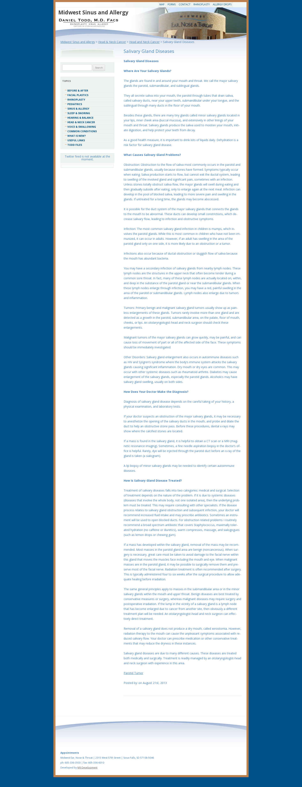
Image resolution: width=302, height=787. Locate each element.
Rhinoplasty (202, 4)
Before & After (77, 90)
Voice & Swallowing (81, 127)
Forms (172, 4)
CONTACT (184, 4)
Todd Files (74, 145)
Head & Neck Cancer (81, 122)
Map (162, 4)
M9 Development (87, 767)
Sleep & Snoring (78, 113)
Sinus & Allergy (78, 108)
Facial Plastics (77, 95)
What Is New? (76, 136)
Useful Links (76, 140)
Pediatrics (74, 104)
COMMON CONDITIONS (82, 131)
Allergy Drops (222, 4)
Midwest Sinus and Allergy (93, 12)
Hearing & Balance (80, 117)
